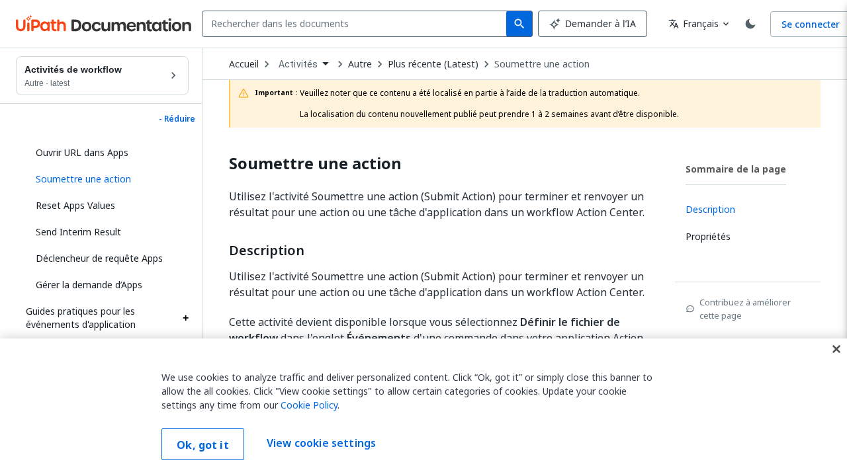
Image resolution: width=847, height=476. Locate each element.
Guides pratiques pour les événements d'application (81, 317)
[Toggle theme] (750, 24)
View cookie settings (321, 443)
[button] (107, 179)
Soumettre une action (542, 64)
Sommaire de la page (736, 169)
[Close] (836, 349)
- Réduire (177, 119)
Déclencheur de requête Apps (99, 258)
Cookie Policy (309, 405)
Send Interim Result (78, 232)
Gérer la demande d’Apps (89, 285)
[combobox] (357, 24)
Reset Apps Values (75, 205)
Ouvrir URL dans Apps (82, 152)
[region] (423, 407)
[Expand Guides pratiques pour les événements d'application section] (185, 318)
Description (266, 250)
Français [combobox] (693, 23)
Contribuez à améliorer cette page (745, 309)
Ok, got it (203, 445)
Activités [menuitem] (298, 64)
